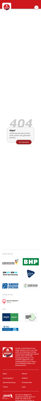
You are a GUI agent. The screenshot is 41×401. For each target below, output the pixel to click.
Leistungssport (8, 378)
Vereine (24, 373)
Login (24, 387)
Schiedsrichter (27, 382)
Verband (24, 378)
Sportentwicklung (9, 382)
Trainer (5, 387)
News (5, 373)
